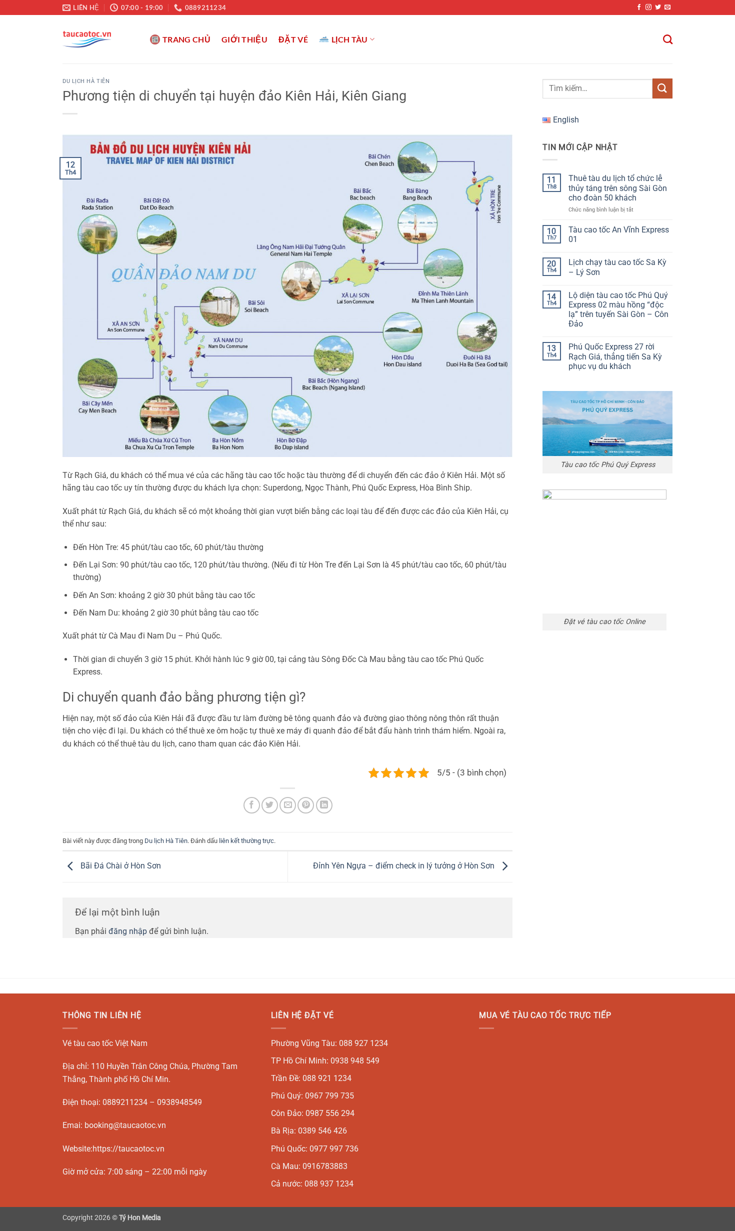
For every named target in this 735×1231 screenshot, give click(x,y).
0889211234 (125, 1102)
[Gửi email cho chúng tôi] (667, 7)
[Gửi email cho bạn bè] (288, 805)
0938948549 (179, 1102)
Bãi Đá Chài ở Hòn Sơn (119, 866)
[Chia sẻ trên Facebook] (252, 805)
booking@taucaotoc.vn (125, 1125)
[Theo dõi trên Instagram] (649, 7)
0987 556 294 (330, 1113)
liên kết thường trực (246, 840)
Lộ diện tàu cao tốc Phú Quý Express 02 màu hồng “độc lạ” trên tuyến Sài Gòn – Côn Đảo (618, 309)
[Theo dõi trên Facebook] (639, 7)
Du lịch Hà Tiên (86, 81)
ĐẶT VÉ (293, 39)
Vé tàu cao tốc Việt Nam (105, 1043)
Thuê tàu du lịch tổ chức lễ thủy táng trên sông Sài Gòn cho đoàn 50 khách (617, 188)
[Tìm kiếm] (667, 39)
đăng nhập (127, 931)
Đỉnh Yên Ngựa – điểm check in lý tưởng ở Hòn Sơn (404, 866)
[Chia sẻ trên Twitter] (270, 805)
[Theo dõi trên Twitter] (658, 7)
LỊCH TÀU (350, 39)
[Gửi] (662, 88)
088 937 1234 (329, 1183)
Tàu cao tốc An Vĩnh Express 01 (618, 234)
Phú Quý (286, 1095)
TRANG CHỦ (186, 39)
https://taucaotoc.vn (128, 1149)
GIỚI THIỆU (245, 39)
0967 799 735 (329, 1095)
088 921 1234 (327, 1078)
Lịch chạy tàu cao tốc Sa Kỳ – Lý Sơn (617, 267)
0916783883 (325, 1166)
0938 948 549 (355, 1061)
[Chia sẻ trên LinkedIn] (324, 805)
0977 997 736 (334, 1149)
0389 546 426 (322, 1131)
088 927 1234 (363, 1043)
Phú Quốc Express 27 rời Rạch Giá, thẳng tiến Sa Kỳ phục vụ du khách (615, 356)
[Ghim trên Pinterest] (306, 805)
